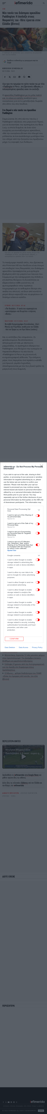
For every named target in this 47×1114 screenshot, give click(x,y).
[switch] (38, 515)
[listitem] (23, 510)
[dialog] (23, 557)
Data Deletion (10, 647)
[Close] (42, 467)
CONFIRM (14, 639)
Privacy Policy (37, 647)
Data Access (23, 647)
